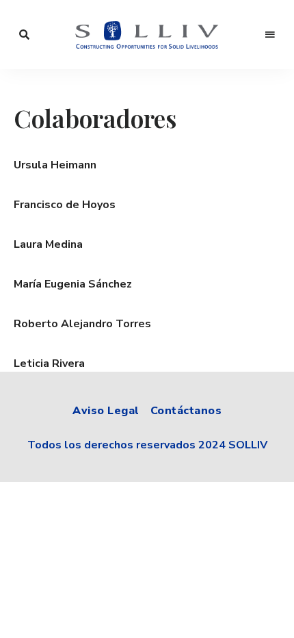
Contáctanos (186, 410)
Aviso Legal (105, 410)
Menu (270, 35)
